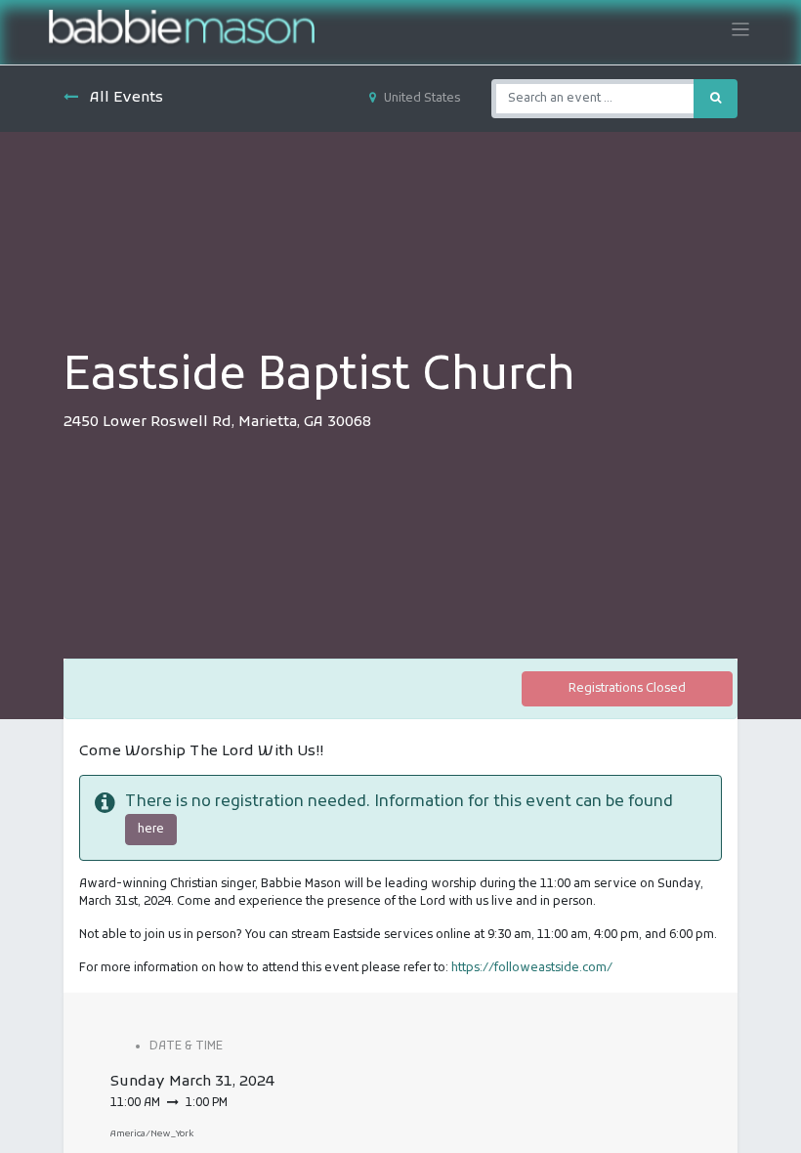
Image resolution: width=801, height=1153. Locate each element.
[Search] (716, 98)
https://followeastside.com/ (531, 968)
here (151, 829)
